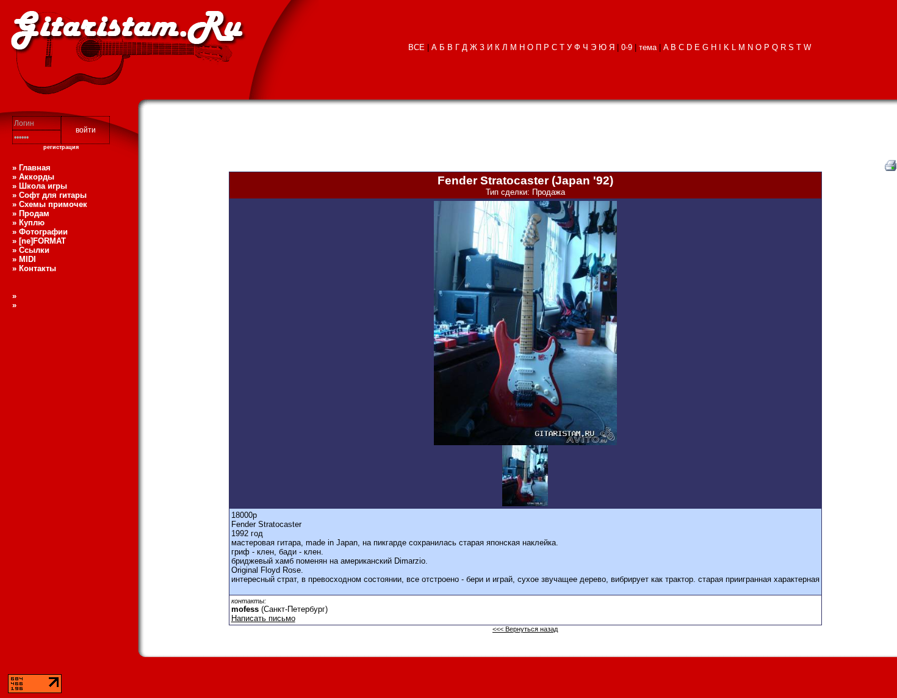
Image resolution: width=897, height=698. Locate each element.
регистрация (61, 147)
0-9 (626, 47)
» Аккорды (33, 176)
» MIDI (24, 259)
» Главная (31, 167)
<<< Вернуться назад (525, 629)
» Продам (30, 213)
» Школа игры (39, 186)
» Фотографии (40, 231)
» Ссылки (30, 250)
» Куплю (28, 222)
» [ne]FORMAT (39, 240)
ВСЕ (416, 47)
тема (648, 47)
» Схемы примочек (49, 204)
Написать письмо (263, 618)
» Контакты (34, 268)
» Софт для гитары (49, 195)
